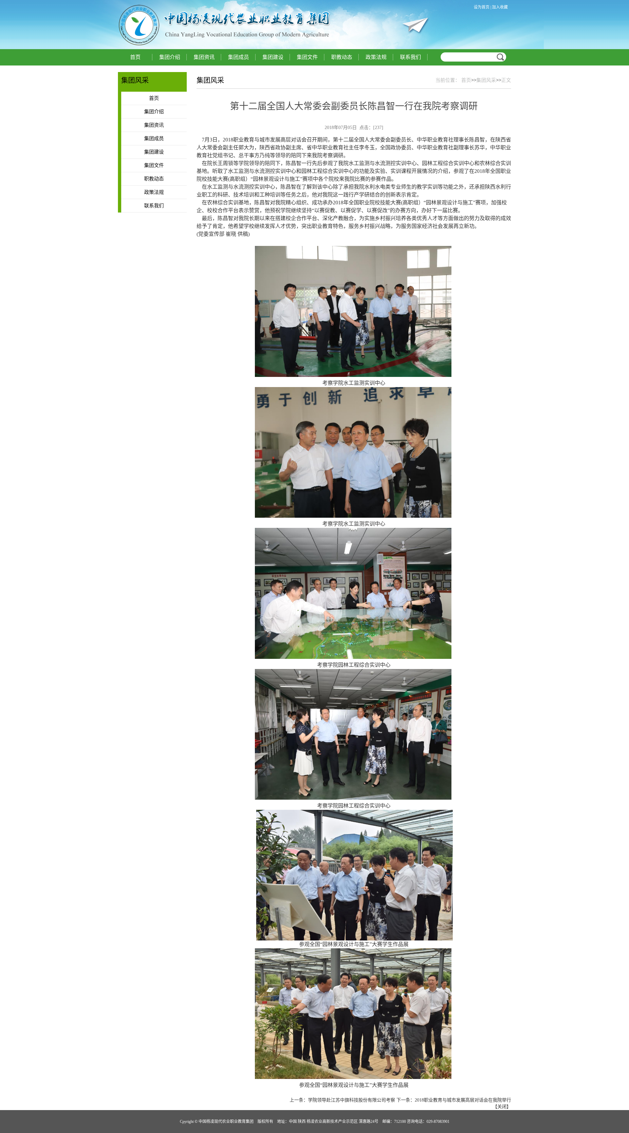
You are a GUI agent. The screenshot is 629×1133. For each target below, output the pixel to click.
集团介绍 (169, 57)
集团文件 (307, 57)
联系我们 (410, 57)
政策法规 (376, 57)
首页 (135, 57)
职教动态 (341, 57)
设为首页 (481, 7)
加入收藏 (500, 7)
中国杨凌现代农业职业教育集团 (190, 25)
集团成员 (238, 57)
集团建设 (272, 57)
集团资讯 (204, 57)
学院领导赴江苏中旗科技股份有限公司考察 (351, 1100)
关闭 (501, 1106)
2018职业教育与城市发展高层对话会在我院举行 (463, 1100)
